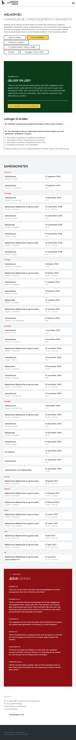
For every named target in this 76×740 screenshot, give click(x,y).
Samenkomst (10, 176)
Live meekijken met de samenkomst (24, 106)
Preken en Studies (16, 42)
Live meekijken (38, 37)
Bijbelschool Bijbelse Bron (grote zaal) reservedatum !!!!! (21, 558)
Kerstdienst (10, 452)
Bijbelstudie (10, 225)
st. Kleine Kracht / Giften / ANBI (22, 47)
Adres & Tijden (15, 37)
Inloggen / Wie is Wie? (34, 52)
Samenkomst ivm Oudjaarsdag (18, 470)
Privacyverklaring (9, 732)
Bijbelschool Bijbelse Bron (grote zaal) (21, 207)
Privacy (11, 52)
